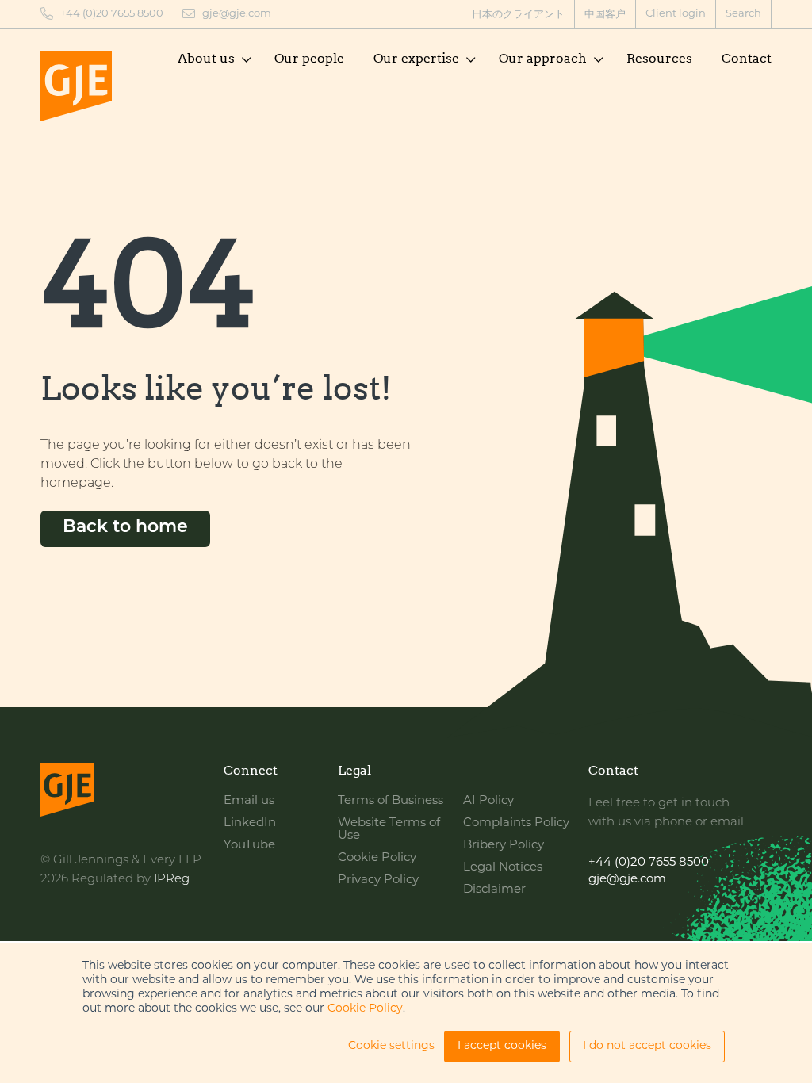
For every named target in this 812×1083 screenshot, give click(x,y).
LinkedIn (250, 823)
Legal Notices (502, 868)
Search (743, 14)
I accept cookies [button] (502, 1046)
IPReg (172, 880)
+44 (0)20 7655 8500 (111, 14)
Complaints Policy (516, 823)
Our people (309, 58)
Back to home (125, 528)
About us (206, 58)
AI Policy (488, 801)
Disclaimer (494, 890)
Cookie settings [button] (391, 1046)
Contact (747, 58)
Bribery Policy (503, 845)
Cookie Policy (365, 1009)
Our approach (543, 58)
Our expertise (416, 58)
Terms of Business (390, 801)
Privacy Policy (378, 880)
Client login (675, 14)
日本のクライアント (518, 15)
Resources (659, 58)
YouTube (249, 845)
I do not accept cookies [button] (647, 1046)
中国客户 (605, 15)
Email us (249, 801)
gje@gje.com (236, 14)
